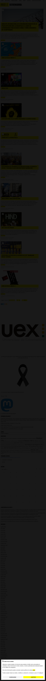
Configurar (12, 677)
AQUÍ (34, 670)
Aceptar (33, 677)
